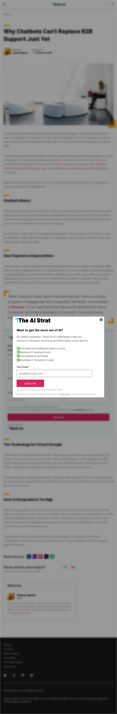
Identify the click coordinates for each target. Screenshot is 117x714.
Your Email (23, 366)
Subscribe (30, 383)
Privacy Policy (65, 394)
